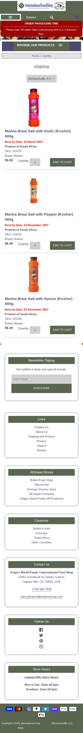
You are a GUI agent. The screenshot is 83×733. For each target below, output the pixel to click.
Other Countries (41, 542)
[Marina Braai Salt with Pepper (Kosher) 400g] (34, 191)
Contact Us (41, 427)
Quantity (23, 160)
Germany (41, 533)
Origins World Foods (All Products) (42, 498)
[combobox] (52, 17)
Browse (31, 17)
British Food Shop (41, 480)
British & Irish (41, 528)
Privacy (41, 441)
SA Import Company (41, 494)
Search (41, 445)
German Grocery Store (41, 489)
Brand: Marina (14, 155)
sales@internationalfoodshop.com (41, 596)
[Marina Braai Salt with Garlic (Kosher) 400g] (34, 107)
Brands (41, 450)
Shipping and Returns (41, 436)
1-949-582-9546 (42, 589)
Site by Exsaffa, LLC (62, 723)
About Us (41, 431)
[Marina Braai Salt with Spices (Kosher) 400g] (34, 274)
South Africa (41, 537)
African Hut (42, 484)
